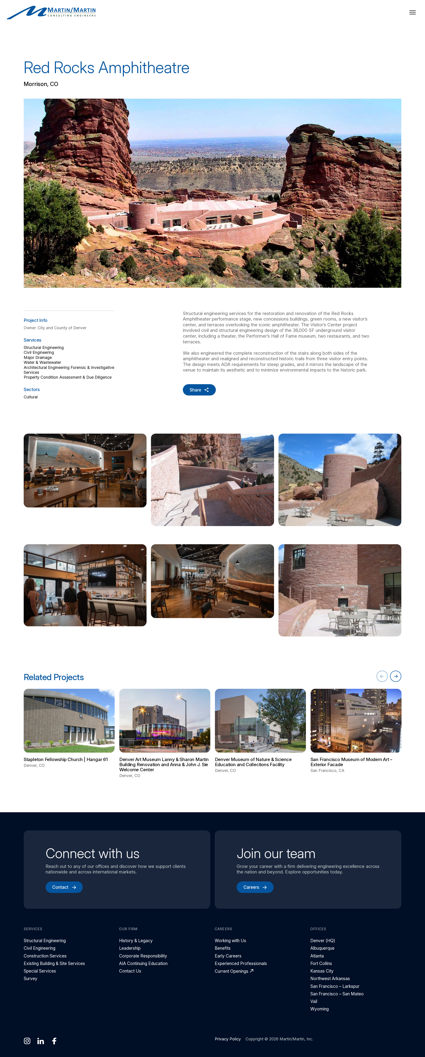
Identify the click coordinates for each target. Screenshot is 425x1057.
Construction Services (45, 956)
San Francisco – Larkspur (334, 986)
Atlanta (317, 956)
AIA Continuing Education (143, 963)
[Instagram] (27, 1041)
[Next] (395, 676)
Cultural (31, 397)
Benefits (223, 948)
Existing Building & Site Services (54, 963)
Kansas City (322, 971)
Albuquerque (322, 948)
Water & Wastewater (42, 362)
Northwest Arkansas (330, 978)
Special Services (40, 971)
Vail (313, 1001)
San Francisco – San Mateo (337, 993)
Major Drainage (38, 357)
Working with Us (230, 940)
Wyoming (319, 1009)
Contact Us (130, 971)
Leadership (130, 948)
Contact (60, 887)
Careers (251, 887)
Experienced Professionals (241, 963)
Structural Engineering (44, 347)
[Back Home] (51, 12)
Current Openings (231, 971)
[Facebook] (54, 1041)
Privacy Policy (228, 1039)
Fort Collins (321, 963)
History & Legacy (136, 940)
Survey (30, 978)
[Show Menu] (413, 12)
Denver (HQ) (322, 940)
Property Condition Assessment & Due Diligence (68, 377)
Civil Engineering (39, 352)
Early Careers (228, 956)
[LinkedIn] (40, 1041)
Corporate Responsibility (143, 956)
